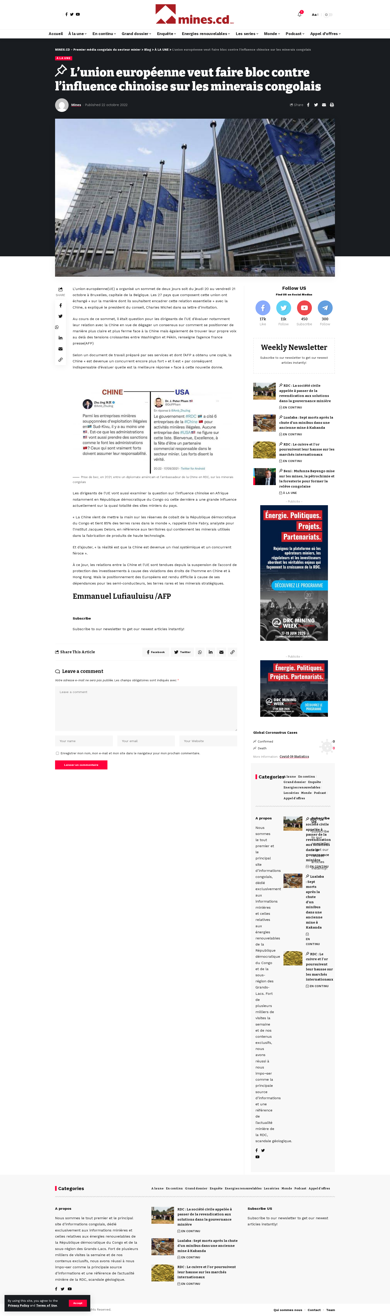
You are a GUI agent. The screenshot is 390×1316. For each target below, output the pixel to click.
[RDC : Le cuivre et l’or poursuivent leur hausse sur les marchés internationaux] (264, 449)
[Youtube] (304, 313)
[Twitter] (72, 14)
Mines (76, 105)
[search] (306, 14)
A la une (289, 776)
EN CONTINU (292, 407)
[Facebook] (66, 14)
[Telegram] (325, 313)
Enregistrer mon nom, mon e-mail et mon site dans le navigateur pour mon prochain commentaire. (130, 753)
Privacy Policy (18, 1305)
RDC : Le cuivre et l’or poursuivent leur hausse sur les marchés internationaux (306, 449)
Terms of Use (46, 1305)
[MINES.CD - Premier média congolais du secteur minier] (195, 14)
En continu (306, 776)
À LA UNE (64, 58)
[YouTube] (78, 14)
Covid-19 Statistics (294, 757)
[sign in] (59, 15)
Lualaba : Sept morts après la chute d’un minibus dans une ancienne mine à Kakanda (306, 422)
